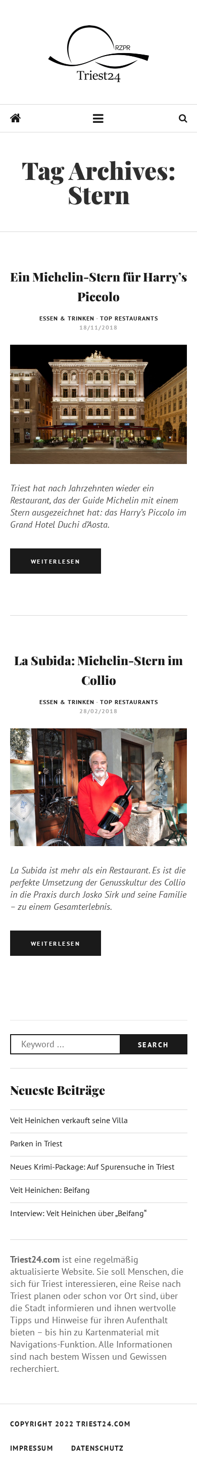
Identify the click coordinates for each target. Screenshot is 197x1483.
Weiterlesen (56, 561)
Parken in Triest (36, 1143)
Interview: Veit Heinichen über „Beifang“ (78, 1213)
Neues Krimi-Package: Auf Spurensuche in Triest (92, 1167)
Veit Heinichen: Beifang (50, 1190)
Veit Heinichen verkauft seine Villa (69, 1120)
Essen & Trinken (66, 318)
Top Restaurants (129, 318)
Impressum (32, 1448)
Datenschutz (97, 1448)
